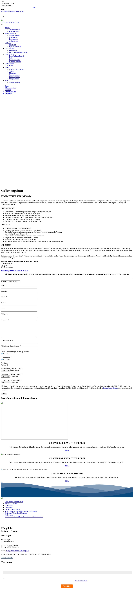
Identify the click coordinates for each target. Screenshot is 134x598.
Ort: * (3, 308)
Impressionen (9, 63)
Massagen (12, 45)
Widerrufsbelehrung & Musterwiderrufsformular (21, 511)
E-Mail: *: (4, 314)
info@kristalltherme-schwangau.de (12, 11)
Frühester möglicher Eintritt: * (11, 346)
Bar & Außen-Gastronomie (18, 52)
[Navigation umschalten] (2, 24)
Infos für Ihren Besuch (16, 56)
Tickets (11, 71)
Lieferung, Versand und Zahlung (16, 513)
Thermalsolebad (14, 30)
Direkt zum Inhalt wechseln (10, 22)
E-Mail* (5, 570)
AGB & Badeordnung (12, 509)
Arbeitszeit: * (5, 363)
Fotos (11, 65)
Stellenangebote (14, 82)
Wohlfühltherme (10, 33)
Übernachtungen (14, 60)
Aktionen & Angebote (16, 69)
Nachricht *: (5, 320)
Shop (6, 67)
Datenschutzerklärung (110, 388)
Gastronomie (9, 48)
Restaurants (13, 50)
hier (34, 7)
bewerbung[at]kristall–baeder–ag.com (14, 270)
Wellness (8, 43)
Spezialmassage (14, 75)
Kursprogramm (14, 31)
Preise (11, 58)
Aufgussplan (13, 41)
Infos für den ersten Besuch (14, 502)
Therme (7, 28)
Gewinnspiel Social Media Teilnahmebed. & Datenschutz (24, 517)
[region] (67, 141)
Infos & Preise (9, 54)
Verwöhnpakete (14, 77)
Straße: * (4, 297)
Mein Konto (9, 515)
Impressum (8, 505)
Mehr (67, 450)
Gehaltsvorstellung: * (8, 340)
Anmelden (66, 586)
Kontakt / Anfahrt (15, 62)
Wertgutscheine (14, 79)
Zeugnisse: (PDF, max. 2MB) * (11, 380)
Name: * (3, 285)
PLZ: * (3, 302)
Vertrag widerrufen (7, 558)
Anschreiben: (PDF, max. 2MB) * (12, 368)
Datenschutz (9, 507)
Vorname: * (4, 291)
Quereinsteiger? (6, 357)
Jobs (6, 80)
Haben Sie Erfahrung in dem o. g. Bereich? (15, 352)
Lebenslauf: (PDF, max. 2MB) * (11, 374)
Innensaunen (13, 39)
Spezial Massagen (15, 46)
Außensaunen (13, 37)
